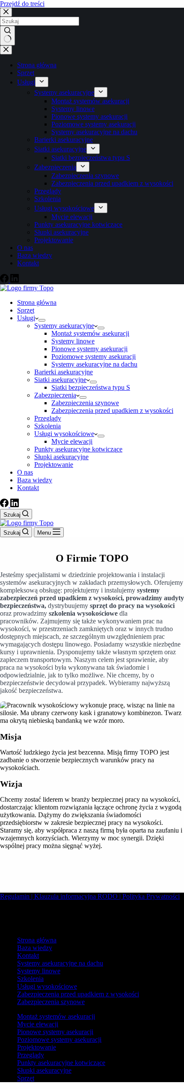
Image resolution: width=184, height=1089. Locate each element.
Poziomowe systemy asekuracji (59, 1039)
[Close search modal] (6, 12)
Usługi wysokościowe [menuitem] (64, 208)
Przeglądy (30, 1055)
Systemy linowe (38, 971)
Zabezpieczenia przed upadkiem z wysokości (78, 994)
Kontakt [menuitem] (28, 263)
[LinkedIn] (14, 280)
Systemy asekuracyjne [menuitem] (64, 92)
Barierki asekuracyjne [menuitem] (63, 139)
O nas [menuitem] (25, 247)
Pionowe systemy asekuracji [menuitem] (89, 116)
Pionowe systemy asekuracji (55, 1031)
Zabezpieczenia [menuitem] (55, 167)
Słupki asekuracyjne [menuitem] (61, 232)
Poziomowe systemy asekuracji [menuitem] (93, 124)
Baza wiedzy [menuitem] (34, 255)
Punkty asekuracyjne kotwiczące (61, 1062)
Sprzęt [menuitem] (25, 72)
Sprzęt (25, 1078)
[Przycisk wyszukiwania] (7, 35)
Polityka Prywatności (151, 896)
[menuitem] (41, 82)
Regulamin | (17, 896)
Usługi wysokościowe (47, 986)
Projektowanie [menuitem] (53, 240)
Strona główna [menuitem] (36, 65)
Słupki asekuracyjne (44, 1070)
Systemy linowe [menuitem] (73, 108)
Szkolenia (30, 978)
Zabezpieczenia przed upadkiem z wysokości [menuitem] (112, 183)
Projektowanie (36, 1047)
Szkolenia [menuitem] (47, 198)
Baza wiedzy (34, 947)
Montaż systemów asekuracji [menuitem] (90, 101)
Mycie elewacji (37, 1024)
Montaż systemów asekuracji (56, 1016)
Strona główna (36, 940)
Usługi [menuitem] (26, 82)
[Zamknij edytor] (6, 49)
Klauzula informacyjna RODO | (78, 896)
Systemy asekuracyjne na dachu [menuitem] (94, 131)
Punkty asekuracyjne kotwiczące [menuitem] (78, 224)
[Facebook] (5, 280)
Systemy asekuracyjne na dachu (60, 963)
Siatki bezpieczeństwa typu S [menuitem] (90, 157)
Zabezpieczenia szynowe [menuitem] (85, 175)
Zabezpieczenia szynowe (51, 1001)
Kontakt (28, 955)
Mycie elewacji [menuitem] (71, 216)
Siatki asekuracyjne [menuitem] (60, 149)
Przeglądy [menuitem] (47, 191)
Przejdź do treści (22, 3)
